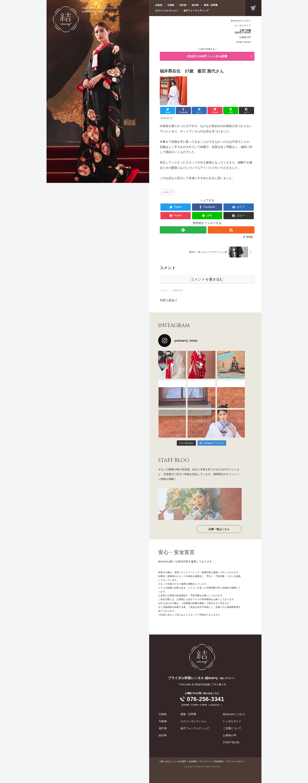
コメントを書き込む (207, 279)
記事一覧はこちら (219, 529)
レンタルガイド (243, 25)
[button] (246, 110)
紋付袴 (195, 5)
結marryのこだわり (241, 20)
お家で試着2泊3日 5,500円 (243, 31)
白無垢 (158, 5)
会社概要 (193, 761)
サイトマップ (205, 761)
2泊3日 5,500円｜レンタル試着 (207, 56)
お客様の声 (245, 37)
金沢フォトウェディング (196, 10)
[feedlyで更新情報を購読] (183, 230)
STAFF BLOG (243, 42)
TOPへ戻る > (168, 300)
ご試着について (232, 728)
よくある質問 (180, 761)
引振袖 (170, 5)
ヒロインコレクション (166, 10)
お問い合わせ (165, 761)
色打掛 (183, 5)
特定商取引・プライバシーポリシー (229, 761)
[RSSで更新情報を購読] (231, 230)
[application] (98, 91)
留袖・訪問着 (211, 5)
